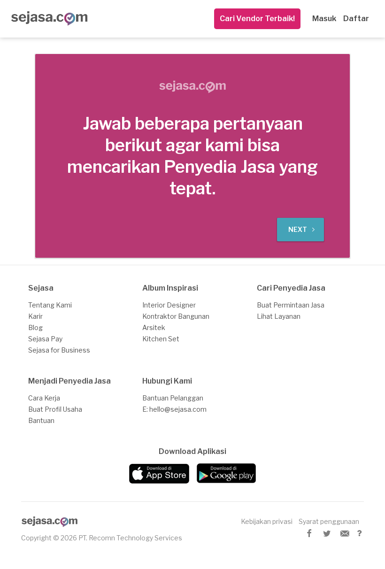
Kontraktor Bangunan (175, 316)
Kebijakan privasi (267, 521)
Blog (35, 327)
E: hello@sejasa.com (174, 409)
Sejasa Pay (45, 339)
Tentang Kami (50, 305)
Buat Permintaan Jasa (290, 305)
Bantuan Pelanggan (172, 398)
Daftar (356, 18)
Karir (35, 316)
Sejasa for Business (59, 350)
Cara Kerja (44, 398)
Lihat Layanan (278, 316)
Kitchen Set (160, 339)
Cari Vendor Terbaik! (257, 18)
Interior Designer (169, 305)
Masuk (324, 18)
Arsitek (153, 327)
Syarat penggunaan (329, 521)
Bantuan (41, 420)
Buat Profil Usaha (55, 409)
